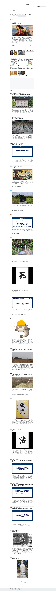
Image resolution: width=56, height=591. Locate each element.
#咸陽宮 (15, 394)
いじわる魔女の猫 (14, 22)
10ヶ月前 (20, 264)
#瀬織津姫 (27, 344)
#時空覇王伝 (15, 42)
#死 (12, 290)
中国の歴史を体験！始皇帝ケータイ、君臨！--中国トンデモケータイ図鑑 (21, 69)
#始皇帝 (13, 42)
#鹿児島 (27, 261)
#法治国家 (19, 314)
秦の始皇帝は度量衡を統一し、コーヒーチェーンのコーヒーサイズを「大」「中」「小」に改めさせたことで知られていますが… (13, 59)
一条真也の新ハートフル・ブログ (15, 264)
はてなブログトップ (37, 22)
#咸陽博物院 (15, 369)
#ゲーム (19, 42)
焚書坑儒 (20, 14)
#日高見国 (13, 344)
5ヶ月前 (21, 166)
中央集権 (15, 14)
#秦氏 (18, 261)
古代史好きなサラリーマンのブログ (15, 530)
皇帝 (29, 13)
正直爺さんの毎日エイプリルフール (15, 166)
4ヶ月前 (22, 117)
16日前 (17, 22)
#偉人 (12, 233)
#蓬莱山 (20, 186)
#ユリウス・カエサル (18, 290)
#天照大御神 (24, 344)
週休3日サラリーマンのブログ (15, 459)
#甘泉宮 (21, 369)
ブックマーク (12, 48)
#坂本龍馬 (14, 290)
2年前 (19, 459)
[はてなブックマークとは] (14, 45)
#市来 (24, 261)
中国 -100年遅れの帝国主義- (15, 294)
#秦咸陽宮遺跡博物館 (21, 394)
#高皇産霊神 (20, 344)
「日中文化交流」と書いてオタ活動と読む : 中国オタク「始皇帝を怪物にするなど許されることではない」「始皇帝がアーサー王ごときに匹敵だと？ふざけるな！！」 (29, 50)
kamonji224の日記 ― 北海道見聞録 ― (16, 117)
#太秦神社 (13, 261)
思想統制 (30, 14)
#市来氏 (20, 261)
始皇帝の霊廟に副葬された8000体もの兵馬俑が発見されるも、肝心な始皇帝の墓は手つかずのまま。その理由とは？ (21, 50)
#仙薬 (15, 186)
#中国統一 (17, 233)
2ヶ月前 (23, 93)
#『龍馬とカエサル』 (14, 291)
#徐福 (18, 344)
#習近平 (25, 314)
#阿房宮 (18, 394)
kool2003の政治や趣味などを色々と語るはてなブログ (17, 143)
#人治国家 (22, 314)
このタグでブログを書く (43, 6)
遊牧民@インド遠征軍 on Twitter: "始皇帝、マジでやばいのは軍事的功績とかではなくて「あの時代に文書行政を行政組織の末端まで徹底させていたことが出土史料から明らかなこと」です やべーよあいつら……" (21, 59)
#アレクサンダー (26, 290)
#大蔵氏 (23, 261)
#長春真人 (13, 186)
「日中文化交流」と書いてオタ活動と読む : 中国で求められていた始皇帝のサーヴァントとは (29, 59)
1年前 (19, 294)
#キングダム (19, 210)
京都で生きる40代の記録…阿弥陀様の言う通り (17, 93)
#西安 (12, 210)
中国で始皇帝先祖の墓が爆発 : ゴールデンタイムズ (13, 68)
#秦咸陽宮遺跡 (15, 210)
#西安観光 (24, 369)
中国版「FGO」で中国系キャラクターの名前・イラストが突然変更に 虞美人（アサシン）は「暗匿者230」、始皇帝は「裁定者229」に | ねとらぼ (13, 50)
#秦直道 (19, 369)
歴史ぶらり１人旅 (14, 348)
